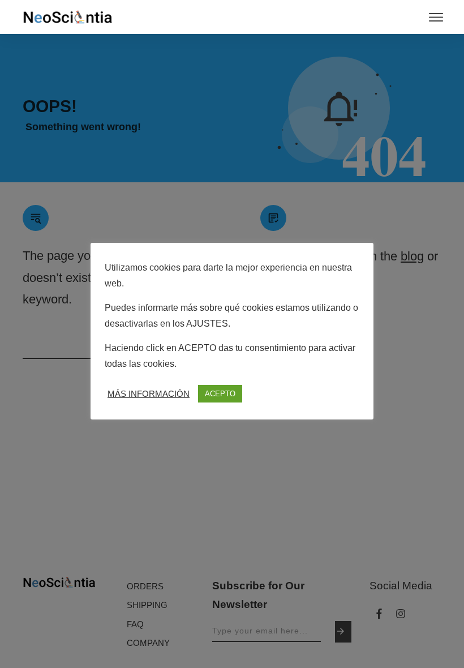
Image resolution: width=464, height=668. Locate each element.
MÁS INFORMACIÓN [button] (149, 394)
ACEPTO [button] (220, 393)
